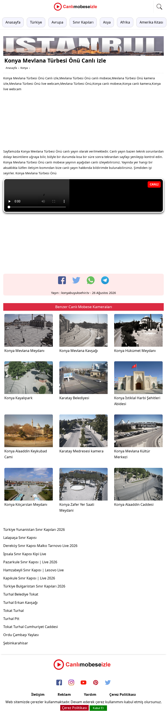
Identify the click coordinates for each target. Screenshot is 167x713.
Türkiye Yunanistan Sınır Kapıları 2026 (34, 529)
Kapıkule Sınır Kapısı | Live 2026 (29, 578)
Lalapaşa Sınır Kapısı (20, 537)
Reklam (64, 694)
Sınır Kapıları (83, 22)
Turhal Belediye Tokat (20, 594)
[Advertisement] (83, 121)
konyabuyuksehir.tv (75, 293)
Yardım (90, 694)
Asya (107, 22)
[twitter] (76, 280)
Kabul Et (98, 708)
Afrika (125, 22)
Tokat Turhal (13, 610)
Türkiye (36, 22)
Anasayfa (12, 22)
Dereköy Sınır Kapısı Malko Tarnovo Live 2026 (40, 545)
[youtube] (83, 683)
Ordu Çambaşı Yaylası (21, 634)
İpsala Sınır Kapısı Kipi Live (24, 554)
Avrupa (57, 22)
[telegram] (105, 280)
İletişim (38, 694)
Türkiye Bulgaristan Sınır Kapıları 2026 (34, 586)
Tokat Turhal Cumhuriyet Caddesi (30, 626)
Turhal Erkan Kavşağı (20, 602)
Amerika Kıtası (151, 22)
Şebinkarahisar (15, 643)
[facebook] (62, 280)
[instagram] (71, 683)
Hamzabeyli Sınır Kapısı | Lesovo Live (33, 570)
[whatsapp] (91, 280)
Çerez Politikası (122, 694)
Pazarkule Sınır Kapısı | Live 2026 (30, 562)
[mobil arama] (159, 6)
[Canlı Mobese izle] (76, 10)
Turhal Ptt (11, 618)
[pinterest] (96, 683)
